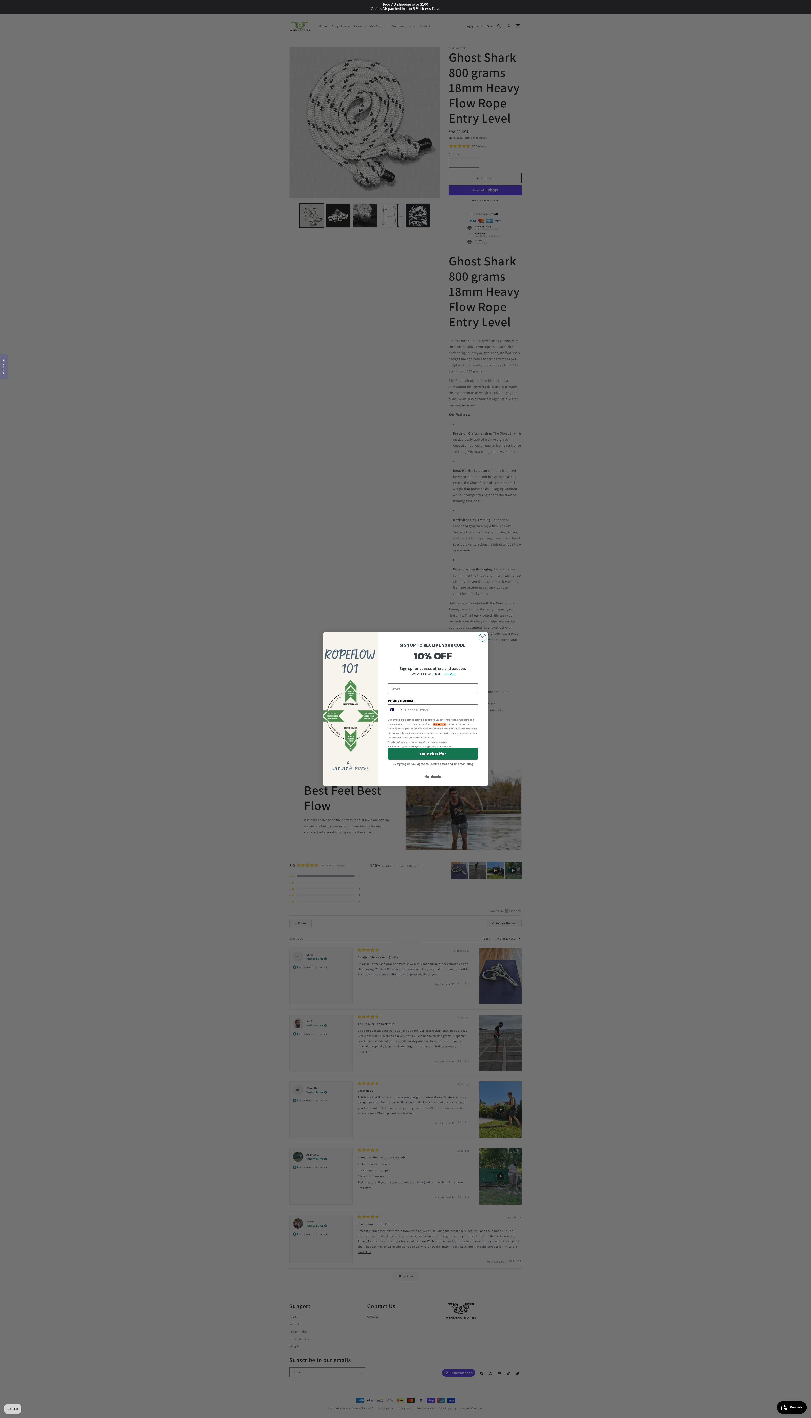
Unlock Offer (433, 754)
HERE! (450, 674)
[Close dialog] (482, 637)
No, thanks (433, 776)
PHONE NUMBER (401, 700)
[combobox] (395, 710)
